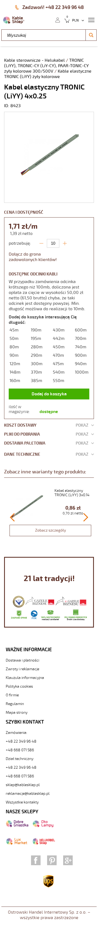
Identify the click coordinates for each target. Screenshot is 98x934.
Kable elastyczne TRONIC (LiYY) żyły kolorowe (47, 74)
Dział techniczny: (20, 758)
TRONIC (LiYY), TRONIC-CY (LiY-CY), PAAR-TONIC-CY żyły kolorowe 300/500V (46, 66)
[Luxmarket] (16, 843)
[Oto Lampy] (42, 826)
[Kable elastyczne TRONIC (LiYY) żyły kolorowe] (49, 200)
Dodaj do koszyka (49, 394)
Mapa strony (16, 712)
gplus (68, 860)
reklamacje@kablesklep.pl (28, 793)
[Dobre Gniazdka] (17, 826)
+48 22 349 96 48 (21, 741)
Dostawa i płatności (22, 660)
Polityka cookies (19, 686)
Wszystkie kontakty (22, 802)
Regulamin (15, 704)
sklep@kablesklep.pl (23, 785)
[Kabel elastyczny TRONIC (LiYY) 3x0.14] (50, 514)
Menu (91, 19)
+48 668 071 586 (20, 750)
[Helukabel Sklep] (43, 843)
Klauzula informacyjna (25, 677)
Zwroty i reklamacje (22, 669)
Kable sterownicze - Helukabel (35, 60)
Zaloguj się (57, 19)
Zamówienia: (16, 732)
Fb (36, 860)
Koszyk (65, 19)
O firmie (12, 695)
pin (52, 860)
